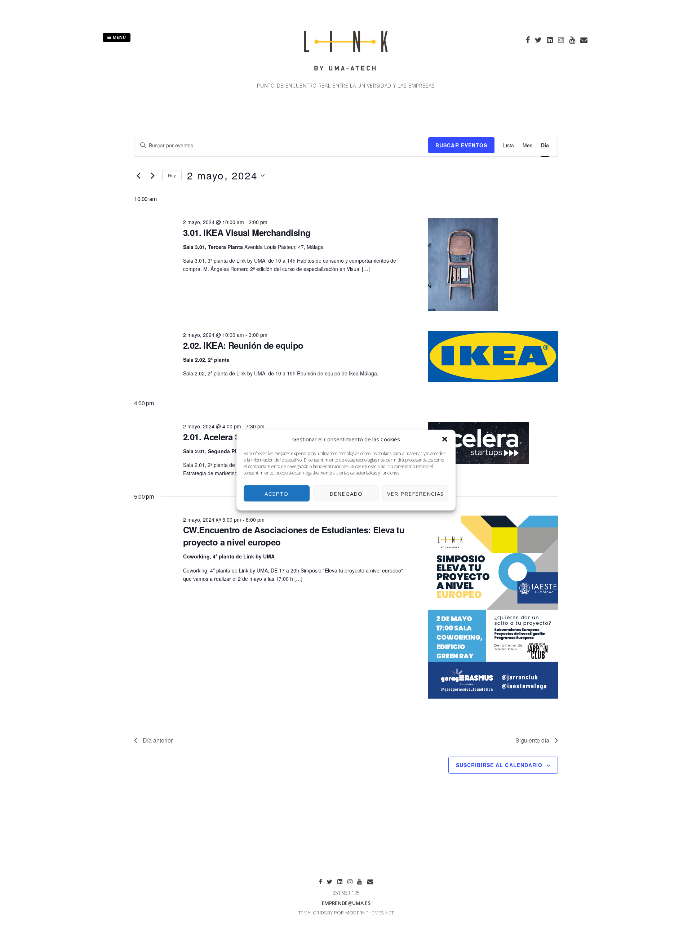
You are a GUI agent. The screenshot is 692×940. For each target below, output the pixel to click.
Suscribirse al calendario (499, 765)
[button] (444, 439)
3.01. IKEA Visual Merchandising (246, 232)
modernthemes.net (369, 912)
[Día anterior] (138, 175)
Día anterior (158, 740)
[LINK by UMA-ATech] (346, 77)
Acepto (276, 493)
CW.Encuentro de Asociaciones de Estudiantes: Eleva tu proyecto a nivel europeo (293, 536)
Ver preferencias (415, 493)
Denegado (346, 493)
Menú (118, 37)
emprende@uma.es (346, 903)
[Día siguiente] (152, 175)
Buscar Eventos (461, 145)
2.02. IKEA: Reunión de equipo (243, 345)
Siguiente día (532, 740)
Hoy (172, 175)
